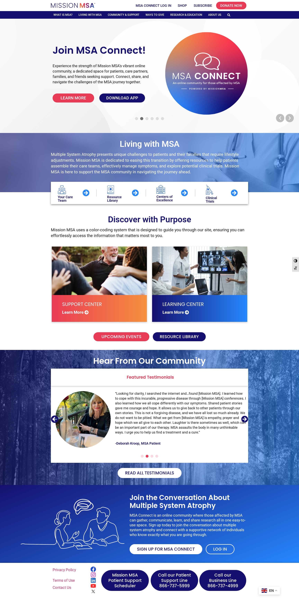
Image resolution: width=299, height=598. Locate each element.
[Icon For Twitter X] (93, 591)
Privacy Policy (64, 570)
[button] (280, 118)
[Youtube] (93, 586)
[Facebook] (93, 569)
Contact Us (62, 587)
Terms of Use (64, 580)
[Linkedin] (93, 580)
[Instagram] (93, 575)
